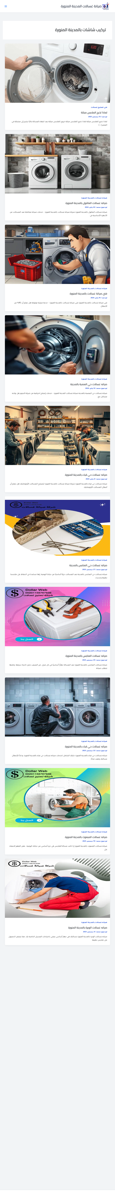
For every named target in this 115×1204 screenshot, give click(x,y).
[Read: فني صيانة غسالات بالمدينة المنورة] (57, 254)
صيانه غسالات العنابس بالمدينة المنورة (86, 655)
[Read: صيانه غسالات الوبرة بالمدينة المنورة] (57, 888)
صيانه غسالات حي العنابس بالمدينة (88, 565)
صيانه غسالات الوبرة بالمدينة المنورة (87, 927)
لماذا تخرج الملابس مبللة (94, 112)
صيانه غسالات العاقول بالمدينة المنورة (86, 203)
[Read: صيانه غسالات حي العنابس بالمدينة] (57, 526)
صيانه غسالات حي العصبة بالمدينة (88, 384)
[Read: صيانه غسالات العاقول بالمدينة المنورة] (57, 164)
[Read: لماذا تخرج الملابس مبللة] (57, 73)
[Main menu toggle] (6, 6)
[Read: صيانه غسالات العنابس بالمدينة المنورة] (57, 617)
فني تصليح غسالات (99, 107)
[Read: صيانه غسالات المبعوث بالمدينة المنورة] (57, 798)
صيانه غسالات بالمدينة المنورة (94, 198)
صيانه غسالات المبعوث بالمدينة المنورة (86, 837)
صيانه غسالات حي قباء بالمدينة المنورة (86, 474)
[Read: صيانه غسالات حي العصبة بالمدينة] (57, 345)
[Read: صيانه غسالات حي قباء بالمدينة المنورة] (57, 436)
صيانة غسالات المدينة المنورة (81, 6)
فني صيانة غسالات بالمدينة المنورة (88, 293)
